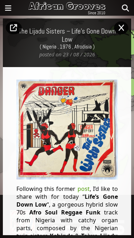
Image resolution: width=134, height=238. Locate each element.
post (84, 189)
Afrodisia (83, 47)
